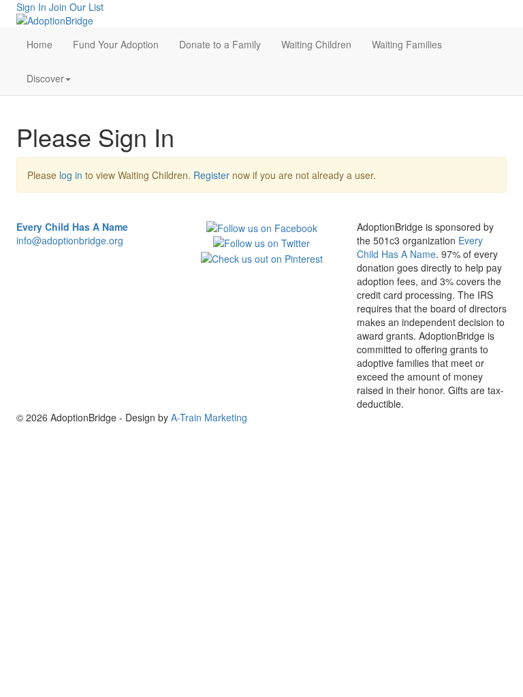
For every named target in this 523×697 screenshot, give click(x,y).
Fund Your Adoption (116, 44)
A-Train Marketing (209, 417)
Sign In (31, 7)
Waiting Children (316, 44)
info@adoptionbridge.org (69, 240)
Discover (45, 78)
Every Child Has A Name (420, 247)
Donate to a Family (220, 44)
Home (39, 44)
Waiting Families (407, 44)
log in (70, 175)
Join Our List (76, 7)
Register (211, 175)
